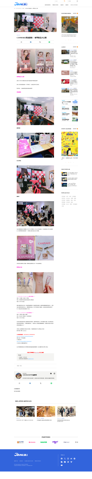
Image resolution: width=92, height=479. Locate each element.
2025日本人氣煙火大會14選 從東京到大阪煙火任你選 (72, 179)
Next (73, 39)
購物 (18, 365)
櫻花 (71, 204)
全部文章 (74, 13)
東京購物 (63, 202)
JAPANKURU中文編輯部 (30, 375)
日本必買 (68, 202)
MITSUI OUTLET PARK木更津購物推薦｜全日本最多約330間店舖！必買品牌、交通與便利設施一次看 (74, 63)
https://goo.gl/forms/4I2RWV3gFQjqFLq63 (24, 341)
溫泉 (72, 200)
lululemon (74, 67)
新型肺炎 (68, 200)
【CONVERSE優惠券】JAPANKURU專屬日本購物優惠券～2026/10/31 (74, 73)
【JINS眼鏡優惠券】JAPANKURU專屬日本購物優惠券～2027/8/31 (74, 82)
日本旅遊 (63, 196)
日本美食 (63, 200)
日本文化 (63, 198)
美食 (75, 200)
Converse (73, 75)
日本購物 (74, 196)
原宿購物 (74, 76)
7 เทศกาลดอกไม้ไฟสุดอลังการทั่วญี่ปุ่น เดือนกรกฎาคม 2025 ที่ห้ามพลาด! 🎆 (73, 185)
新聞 (72, 198)
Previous (65, 39)
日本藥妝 (63, 204)
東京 (21, 365)
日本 (67, 196)
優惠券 (71, 85)
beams (71, 67)
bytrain (68, 204)
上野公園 (71, 56)
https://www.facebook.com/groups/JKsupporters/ (25, 336)
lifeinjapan (68, 198)
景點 (75, 198)
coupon (75, 84)
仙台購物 (71, 76)
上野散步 (74, 56)
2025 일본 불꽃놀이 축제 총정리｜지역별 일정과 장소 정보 (73, 174)
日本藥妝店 (75, 204)
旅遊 (72, 202)
